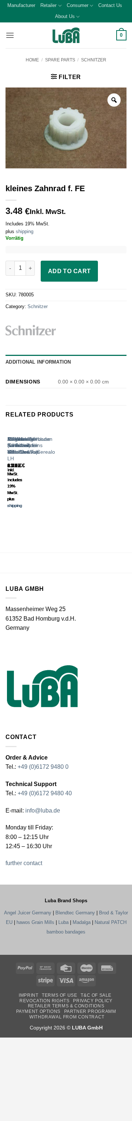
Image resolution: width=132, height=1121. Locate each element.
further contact (24, 863)
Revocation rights (44, 1000)
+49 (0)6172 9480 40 (45, 793)
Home (32, 60)
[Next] (29, 473)
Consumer (77, 5)
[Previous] (9, 473)
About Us (65, 16)
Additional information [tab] (38, 362)
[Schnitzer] (41, 330)
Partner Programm (90, 1011)
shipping (24, 231)
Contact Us (110, 5)
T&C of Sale (96, 995)
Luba (63, 922)
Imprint (28, 995)
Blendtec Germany (75, 912)
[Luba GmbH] (42, 686)
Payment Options (38, 1011)
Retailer (48, 5)
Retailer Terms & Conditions (66, 1005)
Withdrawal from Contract (66, 1017)
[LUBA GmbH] (66, 35)
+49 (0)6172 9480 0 (43, 767)
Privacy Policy (93, 1000)
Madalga (82, 922)
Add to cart (69, 271)
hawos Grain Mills (35, 922)
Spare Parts (60, 60)
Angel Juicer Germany (27, 912)
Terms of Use (59, 995)
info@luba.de (42, 810)
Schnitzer (93, 60)
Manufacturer (21, 5)
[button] (10, 35)
